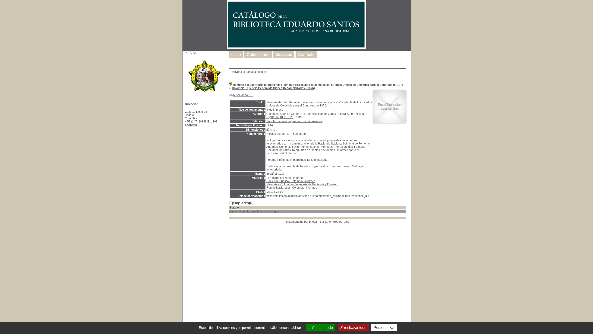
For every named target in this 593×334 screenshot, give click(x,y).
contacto (191, 125)
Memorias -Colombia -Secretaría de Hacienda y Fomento (302, 184)
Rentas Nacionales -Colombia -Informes (291, 187)
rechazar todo (354, 328)
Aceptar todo (322, 328)
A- (187, 52)
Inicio (236, 54)
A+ (195, 53)
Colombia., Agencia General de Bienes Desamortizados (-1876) (273, 88)
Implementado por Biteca (301, 221)
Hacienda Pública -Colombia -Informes (290, 181)
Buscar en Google (331, 221)
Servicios (283, 54)
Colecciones (258, 54)
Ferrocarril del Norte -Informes (285, 178)
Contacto (306, 54)
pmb (346, 221)
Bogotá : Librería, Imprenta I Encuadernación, (294, 121)
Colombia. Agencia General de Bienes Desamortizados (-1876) (306, 114)
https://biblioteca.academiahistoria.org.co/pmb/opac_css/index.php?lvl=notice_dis (317, 196)
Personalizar (384, 328)
